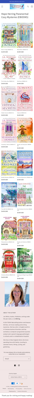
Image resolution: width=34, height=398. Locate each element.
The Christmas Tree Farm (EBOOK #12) (24, 209)
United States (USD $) (16, 377)
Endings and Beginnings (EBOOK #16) (24, 275)
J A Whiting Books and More (16, 386)
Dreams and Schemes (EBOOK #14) (24, 242)
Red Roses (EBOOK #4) (22, 81)
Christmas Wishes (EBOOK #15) (8, 275)
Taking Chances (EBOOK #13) (7, 242)
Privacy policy (19, 388)
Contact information (22, 391)
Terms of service (27, 388)
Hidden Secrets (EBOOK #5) (7, 112)
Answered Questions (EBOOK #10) (24, 177)
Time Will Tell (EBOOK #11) (7, 209)
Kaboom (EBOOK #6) (21, 112)
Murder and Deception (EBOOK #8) (24, 145)
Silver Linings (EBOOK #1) (7, 49)
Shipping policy (12, 391)
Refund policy (11, 388)
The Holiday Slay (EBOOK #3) (7, 81)
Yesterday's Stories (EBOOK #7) (8, 144)
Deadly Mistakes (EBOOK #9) (7, 177)
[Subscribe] (29, 359)
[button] (2, 6)
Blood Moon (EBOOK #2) (22, 49)
